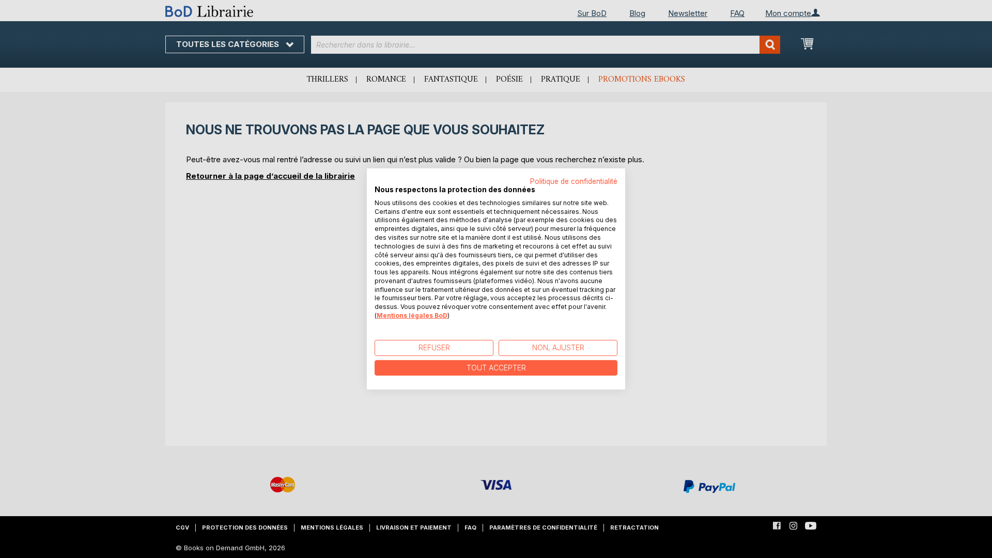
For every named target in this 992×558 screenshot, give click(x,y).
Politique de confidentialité (573, 181)
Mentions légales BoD (412, 315)
